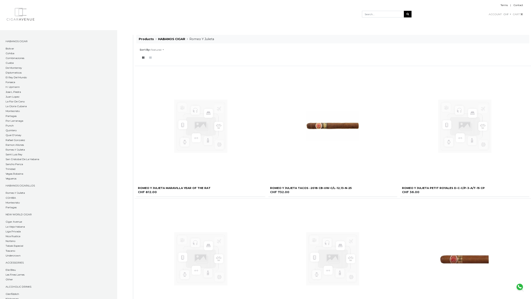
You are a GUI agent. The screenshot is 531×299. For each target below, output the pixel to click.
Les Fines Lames (15, 274)
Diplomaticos (14, 72)
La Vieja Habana (15, 226)
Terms (504, 5)
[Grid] (143, 58)
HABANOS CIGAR (17, 41)
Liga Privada (13, 231)
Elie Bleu (11, 269)
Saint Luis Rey (14, 154)
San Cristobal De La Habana (22, 159)
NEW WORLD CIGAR (19, 214)
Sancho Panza (14, 164)
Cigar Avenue (14, 221)
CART (516, 14)
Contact (518, 5)
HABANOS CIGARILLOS (20, 185)
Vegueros (11, 178)
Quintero (11, 130)
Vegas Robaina (14, 173)
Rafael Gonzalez (15, 140)
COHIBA (11, 197)
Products (146, 39)
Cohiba (10, 53)
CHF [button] (506, 14)
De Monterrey (14, 67)
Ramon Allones (15, 144)
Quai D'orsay (13, 135)
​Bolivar (10, 48)
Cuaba (10, 62)
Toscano (10, 250)
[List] (150, 58)
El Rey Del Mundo (16, 77)
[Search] (408, 14)
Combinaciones (15, 58)
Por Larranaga (14, 120)
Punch (10, 125)
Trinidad (10, 168)
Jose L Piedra (13, 91)
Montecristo (13, 111)
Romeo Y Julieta (15, 149)
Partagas (11, 116)
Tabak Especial (14, 245)
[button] (157, 50)
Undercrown (13, 255)
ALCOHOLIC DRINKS (18, 286)
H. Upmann (13, 86)
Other (9, 279)
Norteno (10, 241)
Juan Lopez (12, 96)
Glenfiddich (12, 293)
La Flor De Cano (15, 101)
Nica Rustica (13, 236)
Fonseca (10, 82)
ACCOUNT (495, 14)
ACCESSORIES (15, 262)
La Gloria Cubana (16, 106)
